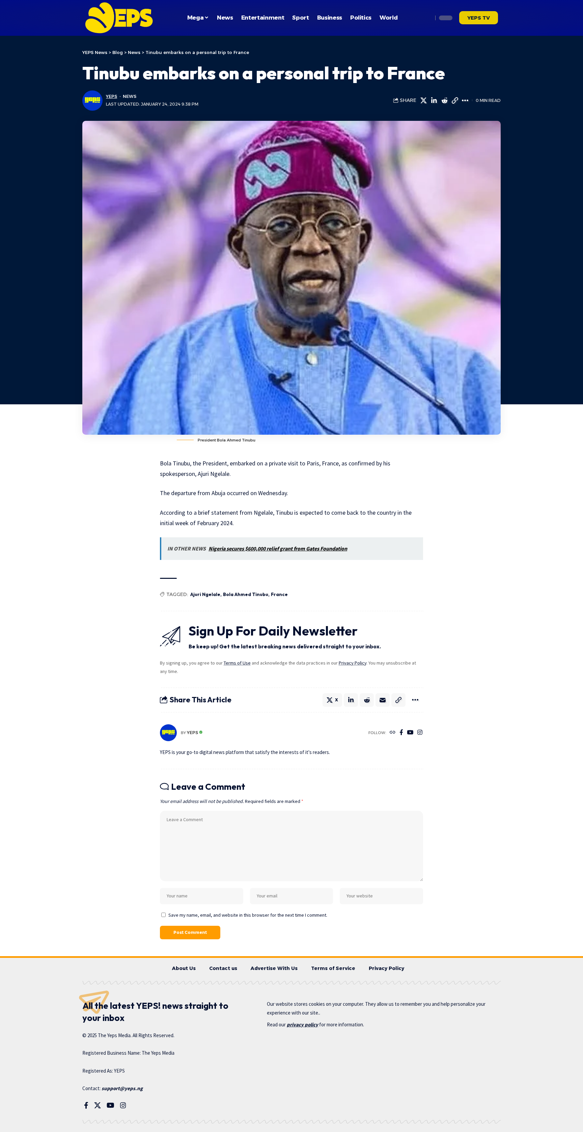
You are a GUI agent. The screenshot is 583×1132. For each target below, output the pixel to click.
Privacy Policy (352, 663)
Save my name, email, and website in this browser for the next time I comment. (247, 915)
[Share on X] (423, 100)
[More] (465, 100)
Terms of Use (237, 663)
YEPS (111, 96)
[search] (426, 17)
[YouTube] (410, 733)
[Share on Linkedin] (434, 100)
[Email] (383, 700)
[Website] (392, 733)
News (129, 96)
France (279, 594)
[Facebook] (401, 733)
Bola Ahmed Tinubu (245, 594)
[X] (97, 1105)
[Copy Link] (455, 100)
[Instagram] (420, 733)
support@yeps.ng (122, 1088)
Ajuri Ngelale (205, 594)
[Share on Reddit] (444, 100)
